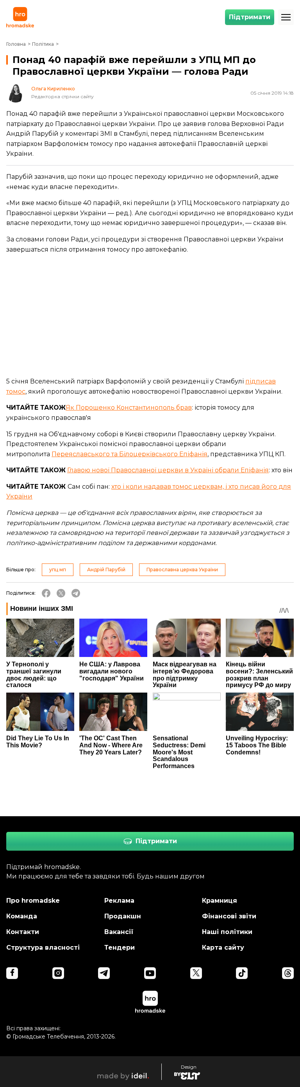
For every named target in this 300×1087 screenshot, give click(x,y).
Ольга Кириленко (53, 89)
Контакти (22, 932)
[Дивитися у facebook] (12, 973)
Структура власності (43, 947)
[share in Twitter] (61, 593)
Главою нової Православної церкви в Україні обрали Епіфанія (168, 470)
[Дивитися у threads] (288, 973)
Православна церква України (182, 569)
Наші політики (227, 932)
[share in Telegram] (75, 593)
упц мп (57, 569)
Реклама (119, 900)
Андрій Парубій (106, 569)
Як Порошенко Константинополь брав (129, 407)
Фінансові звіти (229, 916)
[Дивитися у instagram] (58, 973)
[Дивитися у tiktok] (242, 973)
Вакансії (119, 932)
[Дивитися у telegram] (104, 973)
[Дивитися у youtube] (150, 973)
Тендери (119, 947)
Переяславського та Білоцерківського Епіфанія (129, 454)
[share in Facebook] (46, 593)
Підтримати (249, 17)
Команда (21, 916)
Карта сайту (223, 947)
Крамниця (219, 900)
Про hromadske (33, 900)
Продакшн (122, 916)
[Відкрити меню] (286, 17)
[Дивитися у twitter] (196, 973)
